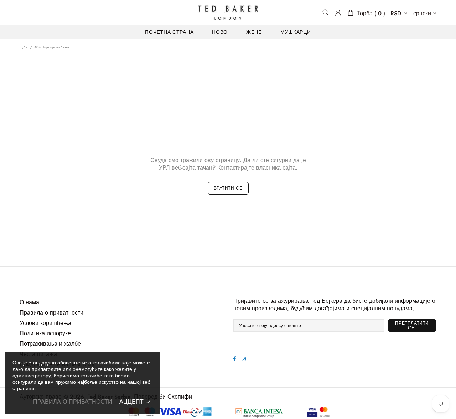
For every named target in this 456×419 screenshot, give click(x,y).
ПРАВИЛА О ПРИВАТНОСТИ (72, 401)
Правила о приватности (51, 312)
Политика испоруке (45, 333)
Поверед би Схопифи (163, 396)
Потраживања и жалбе (50, 343)
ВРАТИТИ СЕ (228, 188)
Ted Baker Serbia (228, 12)
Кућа (24, 47)
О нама (29, 302)
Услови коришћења (45, 323)
